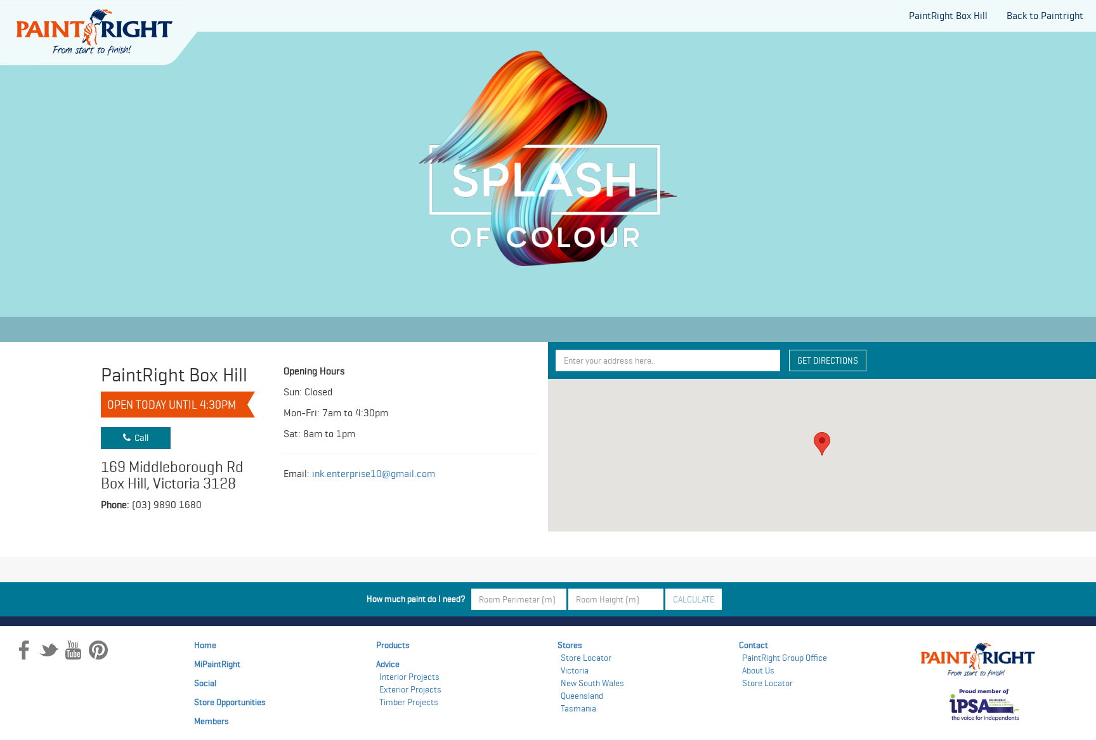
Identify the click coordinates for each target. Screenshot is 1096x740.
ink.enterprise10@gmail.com (373, 474)
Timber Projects (408, 702)
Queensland (582, 696)
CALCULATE (693, 599)
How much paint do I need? (418, 599)
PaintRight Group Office (784, 658)
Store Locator (586, 658)
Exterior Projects (410, 689)
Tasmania (578, 708)
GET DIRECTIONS (827, 360)
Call (139, 437)
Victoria (575, 670)
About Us (758, 670)
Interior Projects (409, 677)
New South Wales (592, 683)
